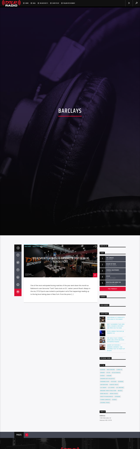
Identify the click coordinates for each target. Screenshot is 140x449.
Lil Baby (103, 406)
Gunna (120, 400)
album (102, 388)
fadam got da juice (107, 397)
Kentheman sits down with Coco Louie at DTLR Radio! (116, 337)
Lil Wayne (120, 406)
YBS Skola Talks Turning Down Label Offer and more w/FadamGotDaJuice (115, 358)
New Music (104, 412)
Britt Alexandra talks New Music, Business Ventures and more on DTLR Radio (115, 344)
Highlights (36, 265)
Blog (34, 3)
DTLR (108, 391)
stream (117, 415)
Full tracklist (112, 307)
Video (114, 418)
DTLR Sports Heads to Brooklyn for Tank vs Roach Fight (61, 278)
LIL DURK (111, 406)
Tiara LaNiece (105, 418)
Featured (28, 265)
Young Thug (105, 421)
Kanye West (114, 403)
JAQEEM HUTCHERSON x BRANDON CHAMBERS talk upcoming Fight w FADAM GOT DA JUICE (116, 366)
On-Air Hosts (44, 3)
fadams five (104, 400)
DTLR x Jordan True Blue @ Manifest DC (115, 350)
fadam (109, 394)
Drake (102, 391)
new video (114, 412)
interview (104, 403)
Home (27, 3)
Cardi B (119, 388)
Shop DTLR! (55, 3)
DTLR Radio (28, 292)
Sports (44, 265)
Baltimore (111, 388)
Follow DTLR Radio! (69, 3)
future (113, 400)
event (102, 394)
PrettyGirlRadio (106, 415)
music (120, 409)
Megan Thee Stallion (108, 409)
